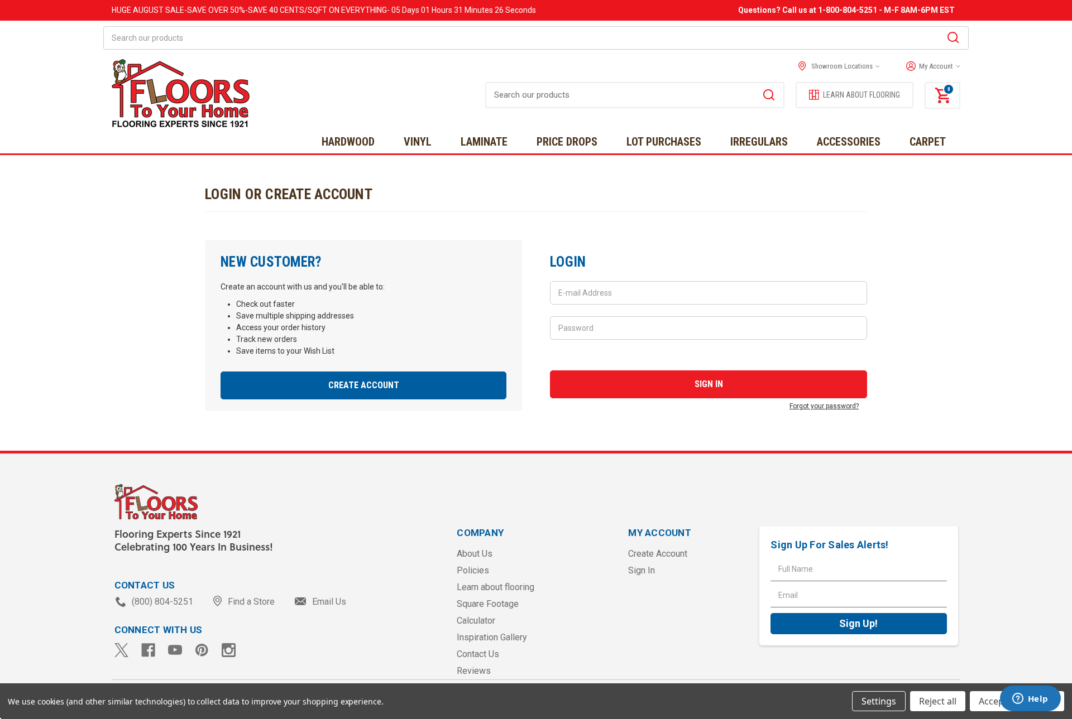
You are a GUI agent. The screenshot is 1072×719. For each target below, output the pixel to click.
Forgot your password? (824, 406)
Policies (473, 570)
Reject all (937, 701)
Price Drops (567, 141)
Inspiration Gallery (492, 637)
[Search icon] (953, 39)
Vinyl (418, 141)
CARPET (928, 141)
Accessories (848, 141)
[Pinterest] (202, 650)
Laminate (484, 141)
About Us (474, 553)
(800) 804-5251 (162, 601)
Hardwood (348, 141)
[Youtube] (175, 650)
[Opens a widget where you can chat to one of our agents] (1030, 699)
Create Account (363, 385)
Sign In (641, 570)
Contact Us (478, 654)
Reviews (474, 670)
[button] (930, 66)
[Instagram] (229, 650)
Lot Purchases (663, 141)
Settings (879, 701)
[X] (121, 650)
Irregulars (759, 141)
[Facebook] (148, 650)
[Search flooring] (769, 96)
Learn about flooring (495, 587)
